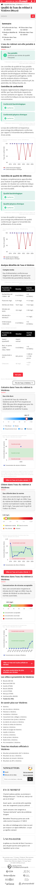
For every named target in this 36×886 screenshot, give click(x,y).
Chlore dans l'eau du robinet (26, 28)
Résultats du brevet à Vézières (13, 758)
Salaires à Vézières (9, 727)
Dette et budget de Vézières (12, 730)
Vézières (6, 707)
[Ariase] (9, 884)
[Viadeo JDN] (26, 879)
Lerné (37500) (7, 691)
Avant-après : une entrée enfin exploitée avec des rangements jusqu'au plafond (17, 804)
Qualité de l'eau (10, 4)
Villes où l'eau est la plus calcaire (17, 480)
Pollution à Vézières (9, 712)
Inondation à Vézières (10, 714)
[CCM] (9, 871)
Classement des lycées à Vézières (14, 719)
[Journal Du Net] (26, 871)
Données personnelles (11, 859)
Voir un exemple (28, 772)
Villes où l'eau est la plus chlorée (17, 572)
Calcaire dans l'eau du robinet (10, 38)
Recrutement (29, 857)
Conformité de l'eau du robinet (10, 28)
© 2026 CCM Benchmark (18, 863)
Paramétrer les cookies (24, 859)
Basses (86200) (8, 688)
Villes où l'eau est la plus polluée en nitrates (15, 663)
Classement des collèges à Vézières (15, 717)
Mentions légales (17, 861)
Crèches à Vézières (9, 735)
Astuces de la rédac (10, 775)
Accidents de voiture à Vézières (13, 722)
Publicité (22, 857)
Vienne (19, 4)
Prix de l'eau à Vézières (23, 383)
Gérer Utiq (8, 861)
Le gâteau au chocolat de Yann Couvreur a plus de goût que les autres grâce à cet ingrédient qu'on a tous (17, 845)
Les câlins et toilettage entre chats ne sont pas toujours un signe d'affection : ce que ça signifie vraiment (17, 827)
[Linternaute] (9, 876)
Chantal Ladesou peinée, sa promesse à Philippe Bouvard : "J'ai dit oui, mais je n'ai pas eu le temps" (17, 796)
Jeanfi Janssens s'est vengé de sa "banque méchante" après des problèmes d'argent (17, 812)
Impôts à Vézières (9, 732)
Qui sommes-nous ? (8, 857)
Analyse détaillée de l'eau (10, 33)
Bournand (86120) (9, 683)
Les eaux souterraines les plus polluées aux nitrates (13, 671)
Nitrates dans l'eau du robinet (26, 33)
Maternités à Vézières (10, 740)
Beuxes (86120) (8, 681)
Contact (17, 857)
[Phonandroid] (26, 883)
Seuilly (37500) (8, 686)
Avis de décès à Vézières (11, 709)
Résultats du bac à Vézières (12, 756)
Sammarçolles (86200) (10, 696)
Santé (6, 772)
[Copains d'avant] (9, 879)
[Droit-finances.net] (26, 875)
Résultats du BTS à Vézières (12, 761)
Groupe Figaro (27, 861)
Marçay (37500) (8, 694)
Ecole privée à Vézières (10, 737)
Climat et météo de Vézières (12, 724)
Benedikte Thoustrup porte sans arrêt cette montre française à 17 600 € (16, 820)
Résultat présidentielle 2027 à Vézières (16, 753)
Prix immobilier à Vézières (11, 742)
